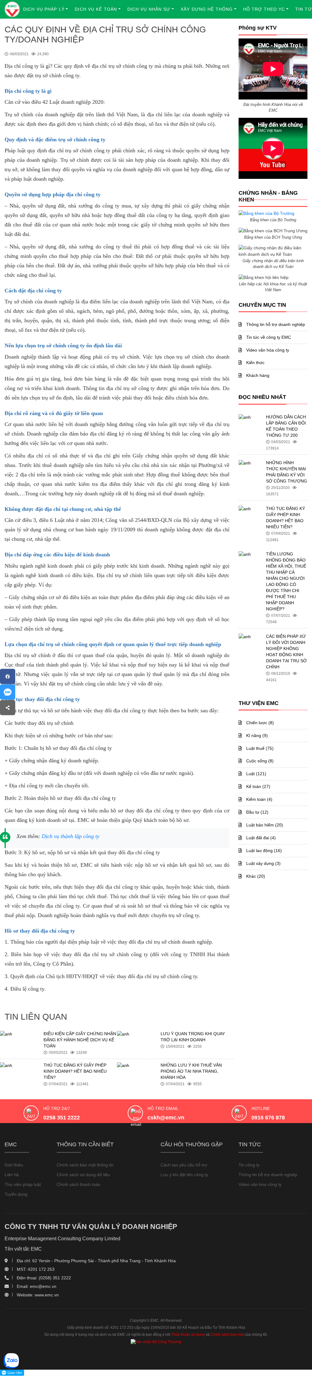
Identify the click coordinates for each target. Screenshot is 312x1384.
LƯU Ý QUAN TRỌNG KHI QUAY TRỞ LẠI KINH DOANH (193, 1036)
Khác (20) (255, 876)
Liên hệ (12, 1174)
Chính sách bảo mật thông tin (85, 1164)
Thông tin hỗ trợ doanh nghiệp (275, 324)
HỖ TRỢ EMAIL (163, 1108)
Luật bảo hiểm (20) (264, 824)
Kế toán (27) (257, 786)
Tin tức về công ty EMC (268, 337)
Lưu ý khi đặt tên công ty (184, 1174)
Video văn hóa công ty (267, 350)
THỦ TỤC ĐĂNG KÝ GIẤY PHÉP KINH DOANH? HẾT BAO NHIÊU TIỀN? (75, 1071)
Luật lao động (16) (263, 850)
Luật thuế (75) (259, 748)
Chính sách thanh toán (79, 1184)
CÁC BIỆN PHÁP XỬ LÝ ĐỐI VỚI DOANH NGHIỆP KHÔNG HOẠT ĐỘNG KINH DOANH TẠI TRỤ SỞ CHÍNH (286, 651)
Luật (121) (255, 773)
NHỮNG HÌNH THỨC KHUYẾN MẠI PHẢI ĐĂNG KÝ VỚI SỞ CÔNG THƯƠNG (286, 471)
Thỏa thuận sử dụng (188, 1334)
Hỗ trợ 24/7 (56, 1108)
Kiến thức (254, 362)
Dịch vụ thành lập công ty (70, 836)
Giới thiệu (14, 1164)
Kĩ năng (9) (256, 735)
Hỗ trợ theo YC (264, 9)
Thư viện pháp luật (23, 1184)
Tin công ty (249, 1164)
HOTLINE (260, 1108)
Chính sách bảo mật (227, 1334)
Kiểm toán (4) (258, 799)
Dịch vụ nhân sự (149, 9)
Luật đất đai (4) (260, 837)
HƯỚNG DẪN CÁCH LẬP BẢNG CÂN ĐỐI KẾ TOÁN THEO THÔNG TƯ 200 (286, 426)
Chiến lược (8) (259, 722)
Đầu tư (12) (256, 812)
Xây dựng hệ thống (207, 9)
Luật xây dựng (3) (263, 863)
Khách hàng (257, 375)
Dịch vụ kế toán (96, 9)
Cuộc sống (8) (259, 760)
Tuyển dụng (16, 1194)
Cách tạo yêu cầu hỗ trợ (184, 1164)
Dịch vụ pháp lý (44, 9)
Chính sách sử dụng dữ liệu (83, 1174)
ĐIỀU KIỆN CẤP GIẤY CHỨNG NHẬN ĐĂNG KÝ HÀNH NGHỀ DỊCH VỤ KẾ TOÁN (80, 1039)
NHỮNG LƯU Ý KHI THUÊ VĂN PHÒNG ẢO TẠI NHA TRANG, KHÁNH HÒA (191, 1071)
